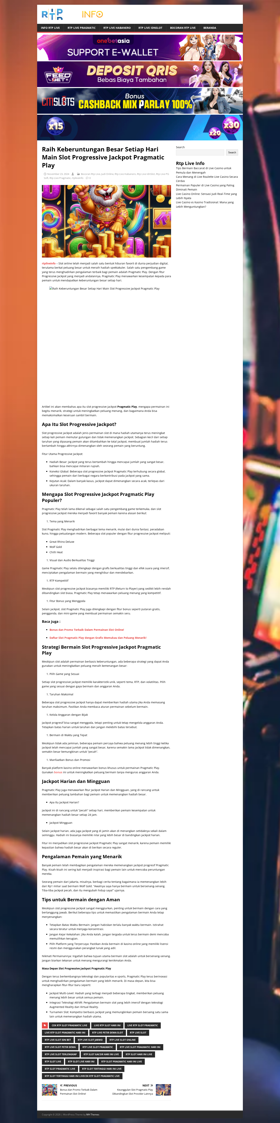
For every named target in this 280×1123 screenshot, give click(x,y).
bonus (58, 772)
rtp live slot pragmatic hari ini (140, 1047)
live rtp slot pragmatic (142, 1025)
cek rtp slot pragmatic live (69, 1025)
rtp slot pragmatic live (60, 1068)
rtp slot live (53, 1061)
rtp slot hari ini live (139, 1054)
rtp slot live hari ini (81, 1061)
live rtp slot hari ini (107, 1025)
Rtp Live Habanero (117, 28)
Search (180, 147)
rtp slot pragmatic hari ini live (121, 1061)
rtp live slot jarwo (90, 1039)
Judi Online (107, 174)
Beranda (209, 28)
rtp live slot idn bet (58, 1039)
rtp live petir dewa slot (107, 1032)
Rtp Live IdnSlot (150, 28)
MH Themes (92, 1114)
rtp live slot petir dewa (60, 1047)
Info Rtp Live (50, 28)
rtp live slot (138, 1032)
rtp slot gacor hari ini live (101, 1054)
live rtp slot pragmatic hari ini (65, 1032)
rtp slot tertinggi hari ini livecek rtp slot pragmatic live (82, 1076)
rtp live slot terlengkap (61, 1054)
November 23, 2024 (58, 174)
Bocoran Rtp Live (183, 28)
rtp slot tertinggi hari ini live (102, 1068)
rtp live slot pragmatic (97, 1047)
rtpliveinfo (77, 178)
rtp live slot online (123, 1039)
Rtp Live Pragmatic (82, 28)
